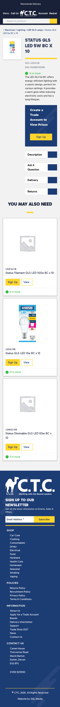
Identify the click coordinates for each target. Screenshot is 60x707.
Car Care (15, 535)
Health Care (16, 561)
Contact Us (16, 636)
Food (12, 554)
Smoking (14, 572)
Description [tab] (35, 154)
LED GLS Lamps (35, 30)
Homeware (16, 565)
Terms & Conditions (21, 599)
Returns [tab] (32, 191)
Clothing (14, 539)
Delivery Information (21, 622)
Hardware (15, 557)
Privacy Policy (17, 595)
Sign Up (41, 137)
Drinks (13, 546)
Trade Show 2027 (19, 629)
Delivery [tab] (33, 180)
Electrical (10, 30)
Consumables (17, 542)
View (26, 282)
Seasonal (15, 569)
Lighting (21, 30)
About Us (15, 610)
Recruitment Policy (20, 591)
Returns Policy (17, 588)
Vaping (13, 576)
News (13, 633)
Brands (13, 618)
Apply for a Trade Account (24, 614)
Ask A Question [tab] (33, 167)
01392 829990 (17, 672)
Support (14, 625)
